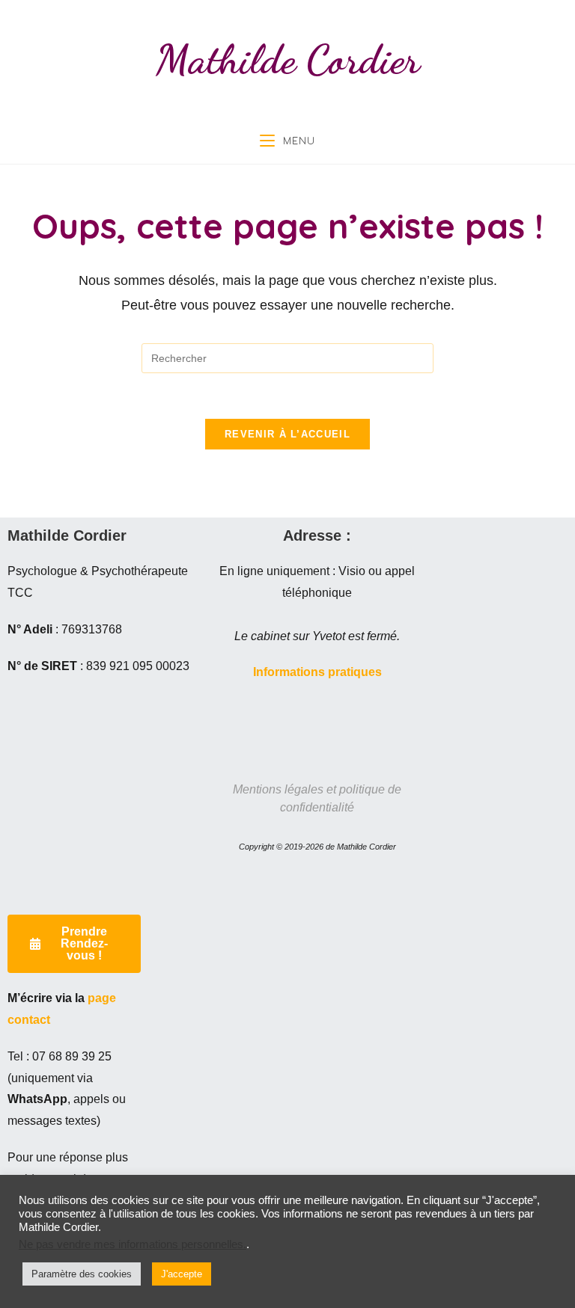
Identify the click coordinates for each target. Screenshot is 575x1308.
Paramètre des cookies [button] (81, 1274)
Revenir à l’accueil (287, 434)
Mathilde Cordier (288, 59)
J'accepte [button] (181, 1274)
